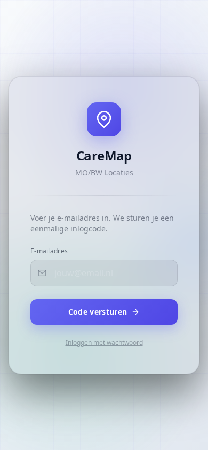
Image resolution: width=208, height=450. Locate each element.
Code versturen (97, 312)
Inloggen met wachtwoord (104, 343)
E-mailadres (49, 251)
